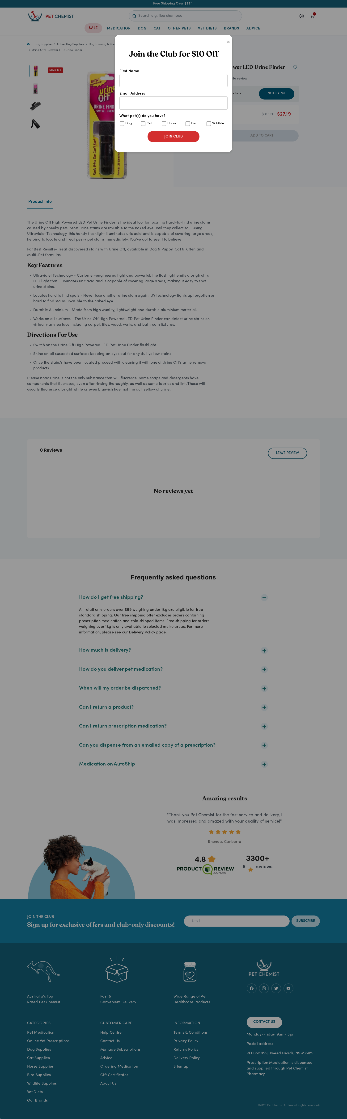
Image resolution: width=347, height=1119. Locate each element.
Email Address (132, 94)
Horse (172, 123)
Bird (194, 123)
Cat (149, 123)
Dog (128, 123)
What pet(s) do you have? (171, 119)
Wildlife (218, 123)
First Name (129, 71)
